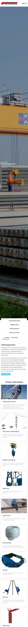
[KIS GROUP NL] (9, 3)
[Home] (2, 337)
